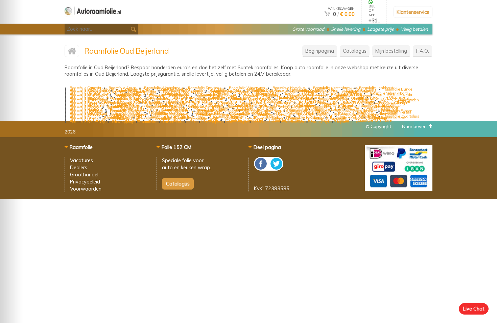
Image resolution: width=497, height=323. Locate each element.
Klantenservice (413, 12)
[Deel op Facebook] (261, 169)
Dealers (78, 167)
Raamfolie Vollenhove (374, 120)
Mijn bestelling (391, 51)
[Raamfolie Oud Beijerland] (72, 52)
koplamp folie (347, 121)
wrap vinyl (320, 121)
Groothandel (84, 174)
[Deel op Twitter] (275, 169)
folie (192, 121)
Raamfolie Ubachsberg (390, 97)
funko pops (238, 121)
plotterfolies (294, 121)
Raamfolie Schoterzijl (87, 121)
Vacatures (81, 160)
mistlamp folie (265, 121)
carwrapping (122, 121)
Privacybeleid (85, 181)
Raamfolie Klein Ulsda (394, 94)
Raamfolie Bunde (397, 89)
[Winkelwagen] (327, 14)
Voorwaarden (85, 188)
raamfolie (148, 121)
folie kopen (212, 121)
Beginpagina (319, 51)
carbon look (172, 121)
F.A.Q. (422, 51)
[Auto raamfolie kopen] (93, 21)
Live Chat (473, 308)
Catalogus (354, 51)
